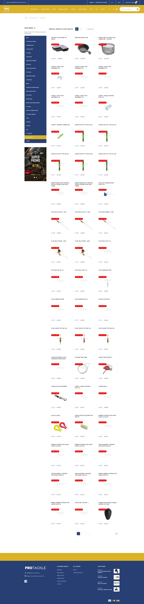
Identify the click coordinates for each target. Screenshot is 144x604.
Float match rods (31, 68)
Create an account (78, 572)
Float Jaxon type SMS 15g (59, 328)
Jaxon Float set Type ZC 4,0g (107, 153)
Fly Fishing (44, 5)
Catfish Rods (29, 49)
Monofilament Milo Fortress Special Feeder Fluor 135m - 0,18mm (84, 184)
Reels (27, 83)
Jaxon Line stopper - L (82, 502)
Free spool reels (30, 75)
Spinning (28, 121)
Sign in (75, 569)
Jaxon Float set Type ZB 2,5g (60, 153)
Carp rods (29, 56)
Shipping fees (60, 578)
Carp (27, 118)
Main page (59, 569)
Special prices (33, 17)
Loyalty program (61, 581)
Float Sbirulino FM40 (57, 299)
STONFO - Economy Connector (60, 124)
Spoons (60, 5)
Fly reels (28, 72)
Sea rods (28, 64)
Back (27, 37)
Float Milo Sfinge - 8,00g (82, 241)
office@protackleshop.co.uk (18, 2)
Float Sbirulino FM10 (104, 270)
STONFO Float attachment (59, 386)
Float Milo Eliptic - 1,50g (58, 212)
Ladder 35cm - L (103, 386)
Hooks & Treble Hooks (32, 110)
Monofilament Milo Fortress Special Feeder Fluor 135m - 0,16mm (60, 184)
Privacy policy (60, 575)
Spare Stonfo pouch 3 (105, 357)
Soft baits (29, 95)
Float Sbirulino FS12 (81, 299)
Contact (59, 584)
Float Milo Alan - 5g (104, 241)
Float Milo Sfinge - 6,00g (58, 241)
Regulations (60, 572)
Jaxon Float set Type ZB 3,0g (83, 153)
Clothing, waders (31, 114)
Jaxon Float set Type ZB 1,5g (107, 124)
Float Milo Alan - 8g (81, 270)
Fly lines (28, 106)
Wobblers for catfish (104, 10)
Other (27, 141)
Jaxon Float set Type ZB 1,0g (83, 124)
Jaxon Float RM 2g (104, 299)
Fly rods (28, 52)
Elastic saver (55, 415)
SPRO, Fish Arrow (102, 583)
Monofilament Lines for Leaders (76, 10)
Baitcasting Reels (31, 91)
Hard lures (29, 98)
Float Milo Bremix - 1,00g (106, 212)
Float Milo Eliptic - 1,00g (82, 212)
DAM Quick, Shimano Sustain (105, 589)
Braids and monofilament (33, 102)
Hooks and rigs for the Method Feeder (83, 6)
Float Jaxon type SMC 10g (83, 328)
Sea (27, 129)
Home (25, 17)
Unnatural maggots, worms (76, 6)
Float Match (42, 17)
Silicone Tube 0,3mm (81, 357)
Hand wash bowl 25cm (81, 37)
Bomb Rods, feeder (31, 60)
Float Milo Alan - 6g (57, 270)
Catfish (28, 125)
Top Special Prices (31, 41)
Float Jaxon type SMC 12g (106, 328)
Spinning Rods (30, 45)
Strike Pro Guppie (102, 577)
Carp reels (29, 79)
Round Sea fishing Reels (32, 87)
